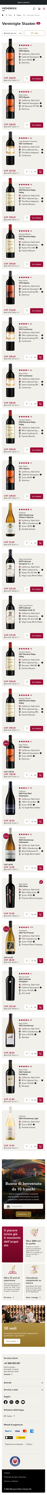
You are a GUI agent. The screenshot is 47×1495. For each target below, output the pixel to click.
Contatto (7, 1374)
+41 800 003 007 (12, 1363)
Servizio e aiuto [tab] (11, 1390)
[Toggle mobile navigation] (44, 9)
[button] (34, 9)
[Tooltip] (41, 57)
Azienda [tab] (7, 1383)
